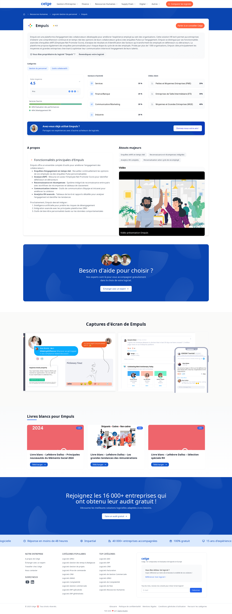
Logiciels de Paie (106, 586)
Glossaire (113, 606)
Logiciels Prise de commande (74, 570)
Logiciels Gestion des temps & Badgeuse (78, 563)
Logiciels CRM (67, 574)
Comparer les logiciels (180, 4)
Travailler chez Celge (33, 566)
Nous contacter (31, 570)
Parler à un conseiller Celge (190, 25)
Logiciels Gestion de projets (73, 566)
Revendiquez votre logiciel (91, 54)
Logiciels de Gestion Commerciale (113, 574)
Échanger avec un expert (114, 288)
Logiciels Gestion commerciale (74, 586)
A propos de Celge (32, 559)
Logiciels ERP (104, 563)
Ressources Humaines (39, 14)
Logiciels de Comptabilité (109, 582)
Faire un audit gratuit (114, 516)
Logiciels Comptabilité (71, 582)
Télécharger (37, 464)
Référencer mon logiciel (155, 577)
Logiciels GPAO (68, 559)
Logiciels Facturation (107, 570)
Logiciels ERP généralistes (72, 593)
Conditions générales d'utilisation (172, 606)
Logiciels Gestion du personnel (64, 14)
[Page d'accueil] (46, 4)
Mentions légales (149, 606)
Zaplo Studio (122, 611)
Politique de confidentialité (130, 606)
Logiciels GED (104, 559)
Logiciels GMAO (68, 578)
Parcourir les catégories (197, 606)
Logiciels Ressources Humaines (112, 590)
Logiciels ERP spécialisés (72, 590)
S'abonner (196, 590)
